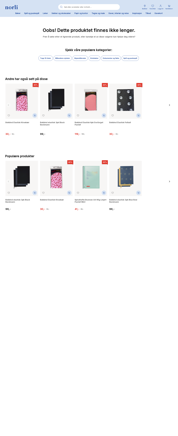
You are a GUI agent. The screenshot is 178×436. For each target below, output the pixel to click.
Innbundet (148, 135)
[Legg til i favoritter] (8, 115)
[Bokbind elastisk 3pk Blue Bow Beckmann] (125, 176)
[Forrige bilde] (8, 105)
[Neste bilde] (169, 105)
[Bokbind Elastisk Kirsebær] (21, 98)
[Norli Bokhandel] (11, 7)
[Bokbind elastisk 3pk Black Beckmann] (56, 98)
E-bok (155, 135)
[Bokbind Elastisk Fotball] (125, 98)
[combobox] (89, 7)
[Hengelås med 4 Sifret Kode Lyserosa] (160, 177)
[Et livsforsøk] (160, 99)
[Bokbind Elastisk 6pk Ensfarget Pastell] (91, 98)
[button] (153, 7)
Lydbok (160, 135)
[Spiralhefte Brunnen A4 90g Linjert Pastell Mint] (91, 176)
